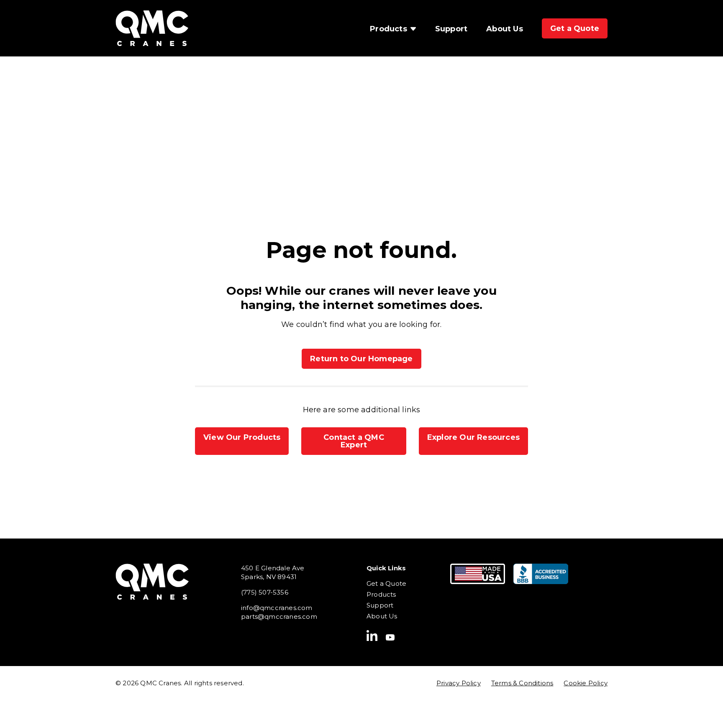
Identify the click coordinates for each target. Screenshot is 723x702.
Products (381, 594)
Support (380, 605)
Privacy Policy (458, 683)
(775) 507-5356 (264, 592)
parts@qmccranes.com (279, 616)
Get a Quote (386, 583)
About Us (382, 616)
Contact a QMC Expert (353, 441)
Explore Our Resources (473, 437)
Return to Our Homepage (361, 358)
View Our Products (241, 437)
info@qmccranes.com (277, 608)
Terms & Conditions (522, 683)
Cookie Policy (586, 683)
